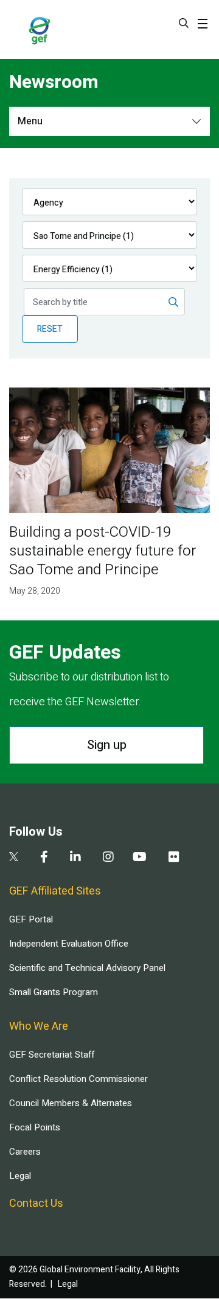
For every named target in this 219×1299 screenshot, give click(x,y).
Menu (30, 121)
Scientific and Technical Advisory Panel (87, 968)
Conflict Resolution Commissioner (78, 1079)
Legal (20, 1176)
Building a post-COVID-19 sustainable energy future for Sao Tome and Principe (102, 551)
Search (184, 23)
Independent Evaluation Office (68, 943)
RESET (50, 329)
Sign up (107, 745)
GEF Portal (31, 919)
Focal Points (34, 1127)
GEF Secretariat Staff (51, 1054)
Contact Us (36, 1203)
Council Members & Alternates (70, 1103)
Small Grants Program (53, 992)
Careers (25, 1151)
